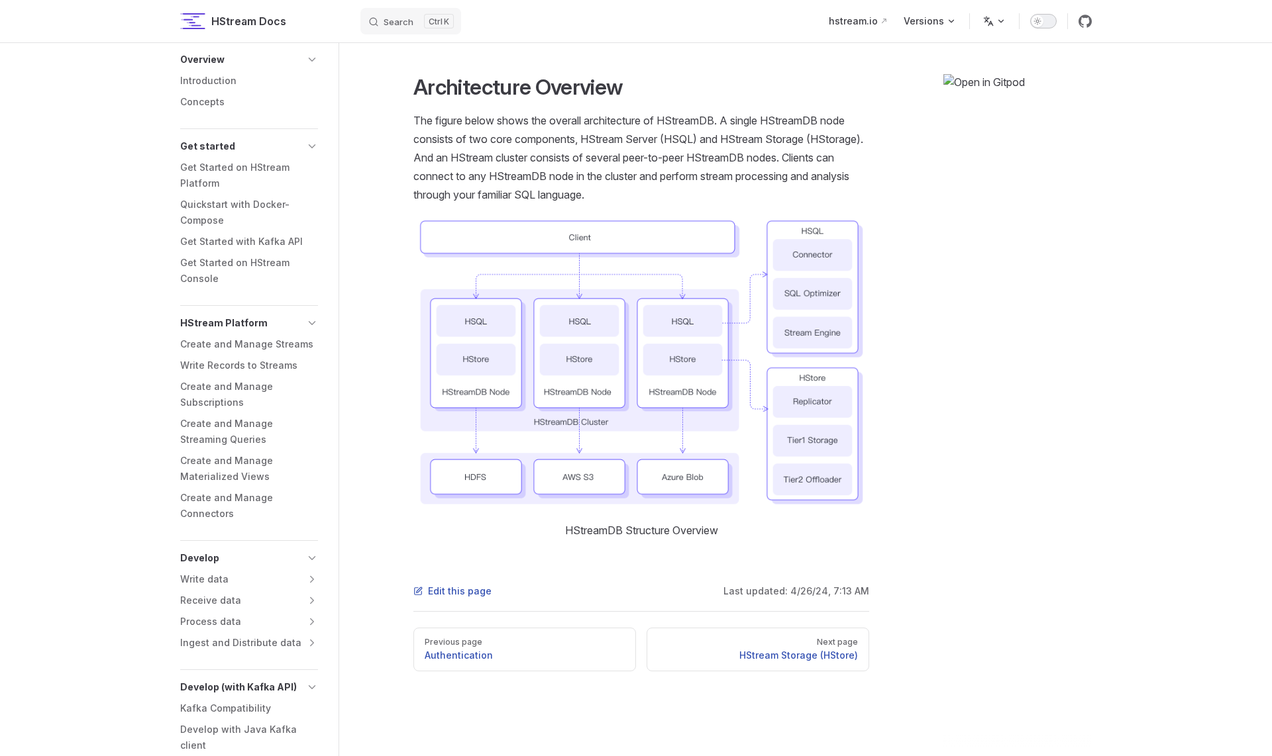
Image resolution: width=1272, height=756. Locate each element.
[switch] (1043, 21)
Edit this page (460, 590)
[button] (249, 59)
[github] (1085, 21)
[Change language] (994, 21)
